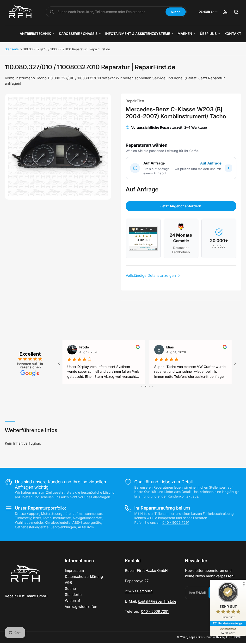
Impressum (74, 570)
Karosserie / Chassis (78, 34)
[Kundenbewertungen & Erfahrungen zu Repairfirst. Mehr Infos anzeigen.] (143, 239)
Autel (82, 527)
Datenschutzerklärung (84, 576)
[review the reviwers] (138, 348)
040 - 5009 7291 (175, 522)
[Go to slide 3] (149, 386)
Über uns (208, 34)
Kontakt (232, 34)
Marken (185, 34)
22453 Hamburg (139, 591)
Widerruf (72, 600)
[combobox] (110, 12)
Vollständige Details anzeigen (151, 275)
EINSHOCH (233, 637)
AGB (68, 582)
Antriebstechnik (35, 34)
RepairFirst (135, 101)
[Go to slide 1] (141, 386)
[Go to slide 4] (152, 386)
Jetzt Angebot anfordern (180, 206)
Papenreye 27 (136, 581)
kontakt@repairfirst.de (157, 601)
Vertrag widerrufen (81, 606)
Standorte (73, 594)
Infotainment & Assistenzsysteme (137, 34)
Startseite (12, 49)
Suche (175, 12)
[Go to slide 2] (145, 386)
